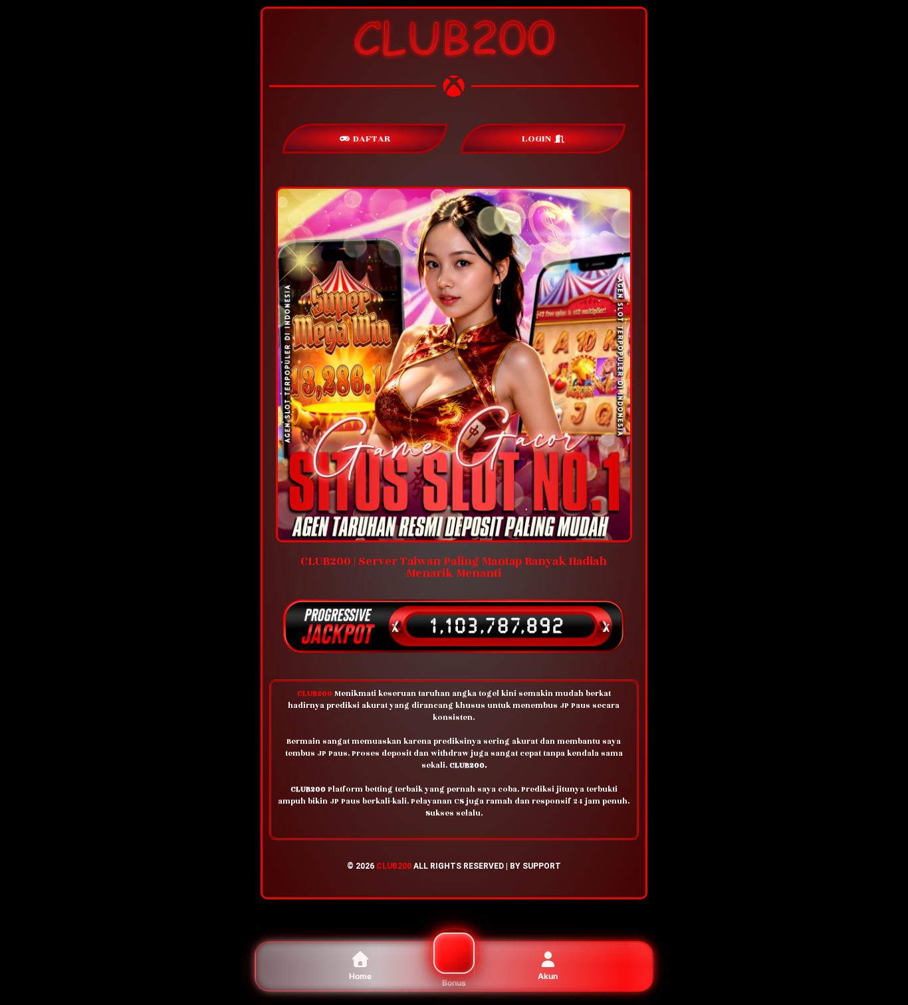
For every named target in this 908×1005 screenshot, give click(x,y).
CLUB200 (393, 866)
